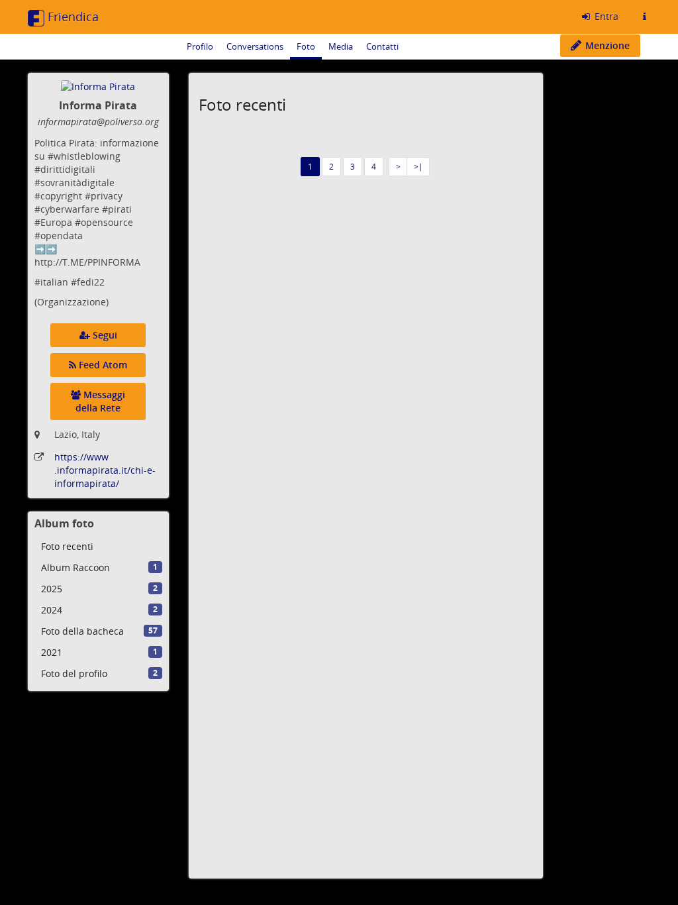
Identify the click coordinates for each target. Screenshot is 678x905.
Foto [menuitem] (306, 46)
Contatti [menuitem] (382, 46)
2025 (99, 588)
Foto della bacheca (99, 631)
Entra (605, 16)
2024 (99, 610)
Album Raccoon (99, 567)
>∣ (418, 166)
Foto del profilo (99, 673)
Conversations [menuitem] (254, 46)
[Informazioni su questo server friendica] (644, 16)
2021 (99, 652)
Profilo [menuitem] (200, 46)
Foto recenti (67, 546)
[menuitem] (98, 546)
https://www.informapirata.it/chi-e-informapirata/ (105, 470)
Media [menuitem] (340, 46)
